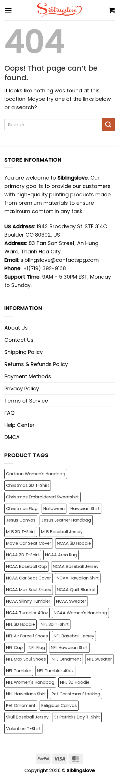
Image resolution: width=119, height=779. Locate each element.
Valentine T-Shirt (23, 729)
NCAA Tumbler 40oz (27, 613)
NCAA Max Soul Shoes (28, 590)
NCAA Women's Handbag (80, 613)
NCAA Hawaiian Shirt (78, 578)
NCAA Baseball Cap (26, 566)
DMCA (12, 437)
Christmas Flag (22, 508)
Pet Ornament (21, 705)
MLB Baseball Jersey (62, 532)
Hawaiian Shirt (85, 508)
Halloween (54, 508)
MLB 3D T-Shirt (20, 532)
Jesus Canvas (21, 520)
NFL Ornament (66, 659)
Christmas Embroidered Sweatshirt (42, 497)
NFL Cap (14, 647)
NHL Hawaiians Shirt (26, 694)
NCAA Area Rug (61, 555)
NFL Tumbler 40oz (55, 671)
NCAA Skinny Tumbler (28, 601)
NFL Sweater (99, 659)
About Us (16, 327)
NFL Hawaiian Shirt (69, 647)
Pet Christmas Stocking (76, 694)
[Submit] (108, 124)
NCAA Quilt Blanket (76, 590)
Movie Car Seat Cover (28, 543)
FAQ (9, 412)
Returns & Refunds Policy (36, 364)
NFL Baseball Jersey (74, 636)
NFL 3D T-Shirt (55, 624)
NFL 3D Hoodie (20, 624)
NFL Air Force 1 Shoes (27, 636)
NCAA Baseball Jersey (75, 566)
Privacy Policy (21, 388)
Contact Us (19, 339)
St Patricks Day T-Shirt (77, 717)
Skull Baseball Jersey (27, 717)
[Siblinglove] (60, 10)
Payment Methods (27, 376)
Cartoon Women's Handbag (35, 474)
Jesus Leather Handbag (66, 520)
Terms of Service (26, 400)
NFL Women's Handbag (30, 682)
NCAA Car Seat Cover (28, 578)
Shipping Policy (23, 352)
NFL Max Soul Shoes (26, 659)
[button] (8, 10)
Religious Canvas (59, 705)
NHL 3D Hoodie (75, 682)
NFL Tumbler (18, 671)
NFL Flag (37, 647)
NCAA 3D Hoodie (74, 543)
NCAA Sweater (71, 601)
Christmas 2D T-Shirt (27, 485)
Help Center (19, 425)
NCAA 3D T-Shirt (22, 555)
